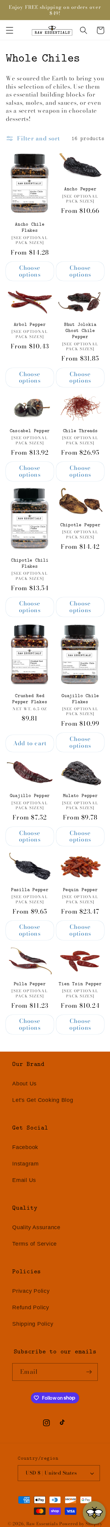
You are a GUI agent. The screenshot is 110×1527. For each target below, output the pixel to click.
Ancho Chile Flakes (30, 227)
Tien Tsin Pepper (80, 984)
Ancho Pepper (80, 189)
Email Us (24, 1180)
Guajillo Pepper (30, 795)
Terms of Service (34, 1244)
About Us (24, 1084)
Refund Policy (30, 1307)
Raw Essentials (42, 1524)
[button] (9, 30)
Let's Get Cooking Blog (42, 1100)
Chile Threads (80, 431)
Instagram (25, 1164)
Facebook (25, 1147)
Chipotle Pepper (80, 525)
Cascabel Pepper (30, 431)
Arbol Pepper (30, 324)
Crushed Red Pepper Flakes (29, 699)
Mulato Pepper (80, 795)
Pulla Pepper (30, 984)
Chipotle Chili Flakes (30, 563)
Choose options (30, 271)
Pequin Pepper (80, 890)
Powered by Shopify (81, 1524)
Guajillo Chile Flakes (80, 699)
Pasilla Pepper (30, 890)
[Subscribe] (89, 1372)
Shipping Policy (32, 1324)
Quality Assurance (36, 1227)
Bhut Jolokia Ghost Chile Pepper (80, 330)
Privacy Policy (31, 1291)
